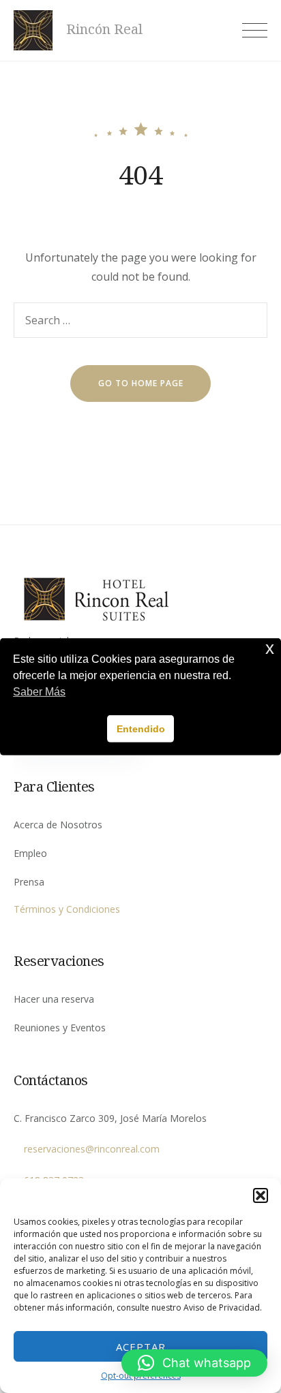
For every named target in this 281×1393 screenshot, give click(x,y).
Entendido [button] (141, 728)
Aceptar (141, 1346)
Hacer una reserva (54, 998)
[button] (260, 1195)
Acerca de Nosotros (58, 824)
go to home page (140, 383)
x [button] (269, 647)
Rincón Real (104, 29)
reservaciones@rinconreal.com (92, 1148)
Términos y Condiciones (67, 909)
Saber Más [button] (39, 692)
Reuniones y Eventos (60, 1027)
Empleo (30, 853)
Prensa (29, 881)
